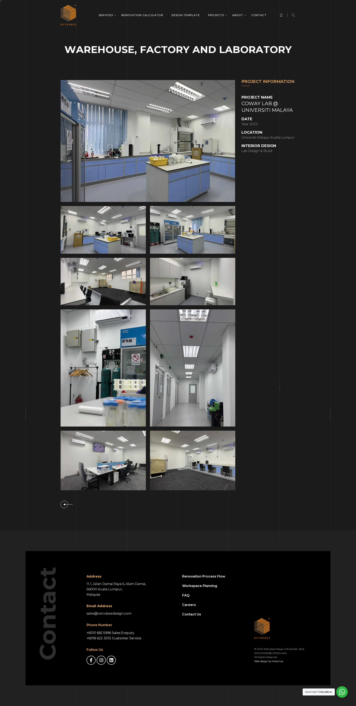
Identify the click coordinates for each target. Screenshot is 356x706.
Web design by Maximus (268, 661)
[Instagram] (101, 660)
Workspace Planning (199, 586)
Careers (189, 605)
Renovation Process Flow (203, 576)
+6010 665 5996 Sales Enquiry (110, 633)
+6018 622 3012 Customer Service (114, 638)
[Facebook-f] (91, 660)
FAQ (186, 595)
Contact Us (191, 614)
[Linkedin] (111, 660)
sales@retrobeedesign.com (109, 613)
